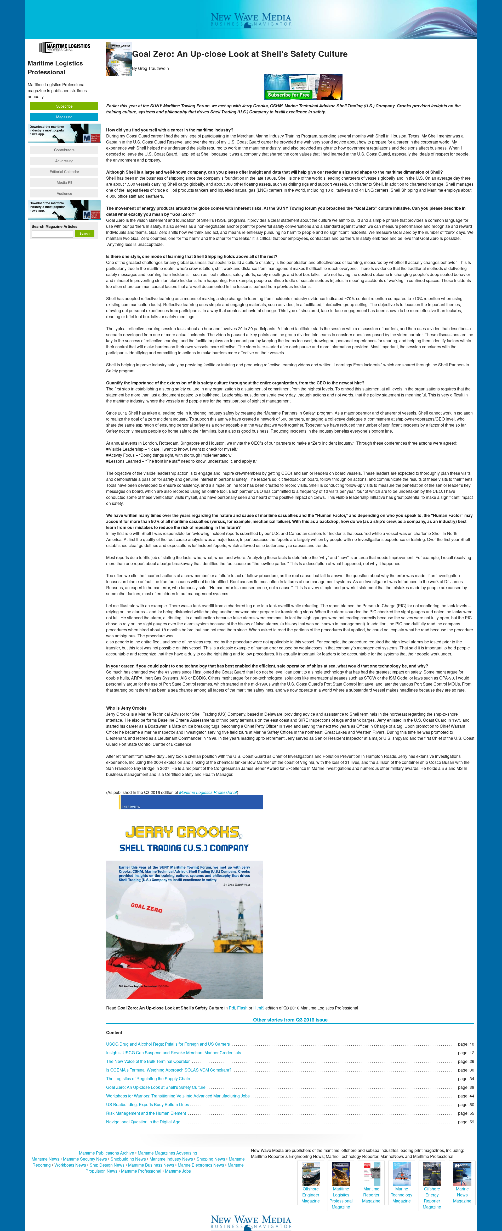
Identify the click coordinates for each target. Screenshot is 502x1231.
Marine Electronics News (201, 1165)
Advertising (64, 160)
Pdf (232, 1008)
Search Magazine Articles (54, 226)
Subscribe (64, 106)
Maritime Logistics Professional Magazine (341, 1198)
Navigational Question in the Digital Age (143, 1122)
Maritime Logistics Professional (208, 792)
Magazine (64, 116)
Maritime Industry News (171, 1159)
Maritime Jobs (178, 1171)
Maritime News (45, 1159)
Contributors (64, 149)
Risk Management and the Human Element (146, 1113)
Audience (64, 193)
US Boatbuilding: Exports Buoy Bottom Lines (147, 1104)
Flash (242, 1008)
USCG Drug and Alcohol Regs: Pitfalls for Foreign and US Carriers (168, 1044)
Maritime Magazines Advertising (167, 1153)
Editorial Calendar (64, 171)
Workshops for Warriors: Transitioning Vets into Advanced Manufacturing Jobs (178, 1096)
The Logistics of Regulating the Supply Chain (148, 1078)
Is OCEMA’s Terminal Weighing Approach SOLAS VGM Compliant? (168, 1070)
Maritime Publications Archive (106, 1153)
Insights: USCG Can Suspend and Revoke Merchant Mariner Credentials (173, 1053)
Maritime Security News (85, 1159)
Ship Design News (108, 1165)
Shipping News (211, 1159)
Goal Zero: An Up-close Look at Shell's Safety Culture (156, 1087)
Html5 (258, 1008)
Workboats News (70, 1165)
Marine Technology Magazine (401, 1195)
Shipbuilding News (128, 1159)
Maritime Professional (141, 1171)
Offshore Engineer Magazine (310, 1195)
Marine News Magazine (462, 1195)
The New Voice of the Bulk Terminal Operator (148, 1061)
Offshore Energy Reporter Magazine (432, 1198)
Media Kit (64, 182)
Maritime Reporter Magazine (371, 1195)
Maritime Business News (151, 1165)
